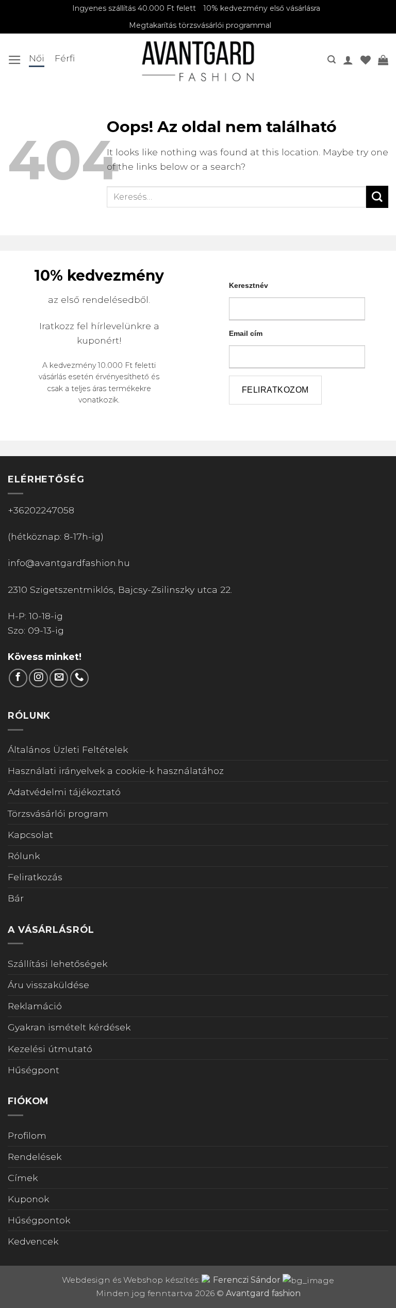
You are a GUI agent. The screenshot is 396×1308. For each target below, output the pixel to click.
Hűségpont (33, 1069)
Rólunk (24, 855)
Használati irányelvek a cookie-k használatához (116, 770)
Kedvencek (33, 1241)
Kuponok (28, 1198)
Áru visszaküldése (48, 984)
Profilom (27, 1135)
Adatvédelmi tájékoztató (64, 791)
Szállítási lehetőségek (57, 963)
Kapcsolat (30, 834)
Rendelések (34, 1156)
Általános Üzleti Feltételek (68, 749)
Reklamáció (35, 1005)
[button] (15, 59)
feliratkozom (275, 389)
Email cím (245, 333)
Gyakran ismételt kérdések (69, 1027)
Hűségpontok (39, 1220)
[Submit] (377, 197)
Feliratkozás (35, 876)
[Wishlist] (365, 60)
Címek (23, 1177)
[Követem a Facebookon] (18, 678)
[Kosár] (383, 60)
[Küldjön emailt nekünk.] (59, 678)
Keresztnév (248, 285)
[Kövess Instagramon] (38, 678)
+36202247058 (41, 510)
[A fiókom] (348, 60)
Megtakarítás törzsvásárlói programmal (200, 25)
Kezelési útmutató (50, 1048)
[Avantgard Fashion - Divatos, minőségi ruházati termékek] (198, 60)
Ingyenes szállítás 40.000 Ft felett (134, 8)
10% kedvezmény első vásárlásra (261, 8)
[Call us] (79, 678)
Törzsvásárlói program (58, 813)
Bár (16, 898)
